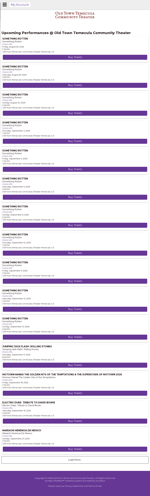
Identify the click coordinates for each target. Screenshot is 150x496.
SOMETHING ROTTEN (15, 38)
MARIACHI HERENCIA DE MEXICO (21, 430)
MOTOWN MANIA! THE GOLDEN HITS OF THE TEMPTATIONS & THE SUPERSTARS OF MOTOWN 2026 (62, 374)
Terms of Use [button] (95, 486)
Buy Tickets (75, 57)
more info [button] (7, 44)
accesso (100, 480)
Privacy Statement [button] (74, 486)
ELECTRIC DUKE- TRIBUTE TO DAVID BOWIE (28, 402)
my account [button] (20, 4)
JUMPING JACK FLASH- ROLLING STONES (27, 346)
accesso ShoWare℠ (54, 480)
